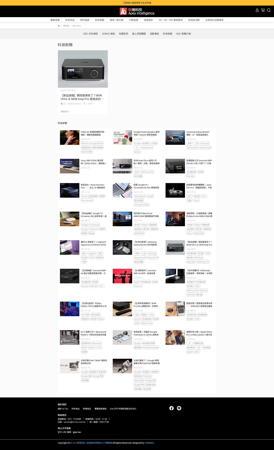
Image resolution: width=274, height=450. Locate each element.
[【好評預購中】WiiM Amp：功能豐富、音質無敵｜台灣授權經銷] (175, 276)
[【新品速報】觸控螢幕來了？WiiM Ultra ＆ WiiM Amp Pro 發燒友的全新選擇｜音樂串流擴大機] (83, 69)
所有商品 (69, 19)
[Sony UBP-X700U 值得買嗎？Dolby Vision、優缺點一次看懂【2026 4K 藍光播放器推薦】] (69, 166)
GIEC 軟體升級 (183, 33)
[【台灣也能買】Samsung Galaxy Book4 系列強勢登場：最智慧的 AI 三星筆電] (122, 247)
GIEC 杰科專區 (90, 33)
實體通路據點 (100, 408)
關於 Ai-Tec (63, 408)
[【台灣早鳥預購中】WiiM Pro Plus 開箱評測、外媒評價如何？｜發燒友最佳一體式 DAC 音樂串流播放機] (122, 309)
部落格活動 (194, 19)
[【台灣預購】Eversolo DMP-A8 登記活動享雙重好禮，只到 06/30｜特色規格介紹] (69, 276)
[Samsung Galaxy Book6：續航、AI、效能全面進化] (175, 137)
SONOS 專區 (108, 33)
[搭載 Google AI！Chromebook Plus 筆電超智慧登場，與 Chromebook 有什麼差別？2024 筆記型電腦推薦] (122, 190)
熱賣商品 (87, 408)
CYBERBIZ (149, 442)
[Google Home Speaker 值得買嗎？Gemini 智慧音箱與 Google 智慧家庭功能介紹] (122, 137)
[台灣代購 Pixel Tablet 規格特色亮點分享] (69, 366)
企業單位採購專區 (214, 19)
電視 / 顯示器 (116, 19)
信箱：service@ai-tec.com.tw (71, 421)
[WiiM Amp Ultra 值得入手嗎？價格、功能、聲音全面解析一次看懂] (122, 166)
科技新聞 (167, 33)
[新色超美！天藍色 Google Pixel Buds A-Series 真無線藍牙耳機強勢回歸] (122, 337)
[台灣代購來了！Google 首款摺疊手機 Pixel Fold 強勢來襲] (122, 366)
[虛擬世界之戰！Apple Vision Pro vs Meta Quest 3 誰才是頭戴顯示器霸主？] (175, 337)
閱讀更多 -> (65, 111)
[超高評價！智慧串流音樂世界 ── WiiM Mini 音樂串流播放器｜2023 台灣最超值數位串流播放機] (175, 309)
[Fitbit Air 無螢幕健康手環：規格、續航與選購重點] (69, 137)
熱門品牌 (84, 19)
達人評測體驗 (139, 33)
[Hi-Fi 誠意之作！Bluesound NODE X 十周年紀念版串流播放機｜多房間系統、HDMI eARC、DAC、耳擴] (69, 337)
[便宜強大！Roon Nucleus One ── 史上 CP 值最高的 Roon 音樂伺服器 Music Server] (69, 190)
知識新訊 (123, 33)
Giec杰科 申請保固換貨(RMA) (123, 408)
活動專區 (154, 33)
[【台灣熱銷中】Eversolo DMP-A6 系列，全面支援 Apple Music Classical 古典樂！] (122, 276)
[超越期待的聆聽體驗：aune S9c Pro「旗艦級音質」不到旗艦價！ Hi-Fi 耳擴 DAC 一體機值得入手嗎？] (175, 190)
